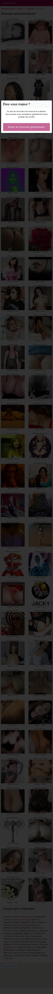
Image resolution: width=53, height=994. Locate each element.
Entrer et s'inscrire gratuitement (26, 127)
